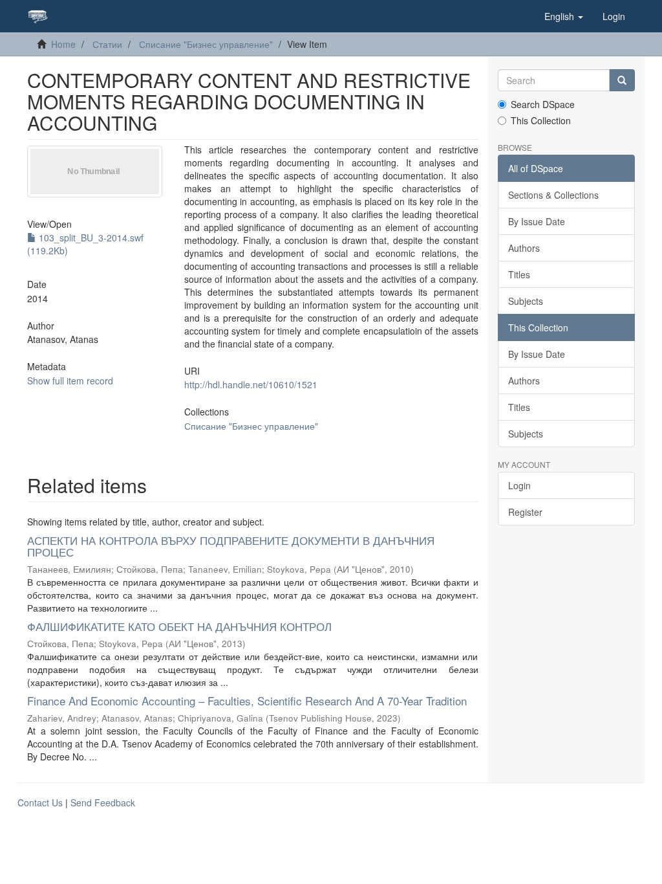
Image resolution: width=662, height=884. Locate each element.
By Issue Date (536, 221)
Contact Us (40, 802)
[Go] (622, 80)
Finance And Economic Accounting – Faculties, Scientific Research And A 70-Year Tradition (247, 700)
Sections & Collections (553, 194)
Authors (524, 247)
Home (63, 44)
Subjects (525, 300)
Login (519, 485)
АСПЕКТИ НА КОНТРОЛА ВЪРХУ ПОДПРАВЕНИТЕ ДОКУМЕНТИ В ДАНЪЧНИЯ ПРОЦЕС (230, 546)
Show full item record (70, 380)
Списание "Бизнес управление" (206, 44)
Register (525, 511)
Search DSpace (543, 104)
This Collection (541, 120)
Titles (519, 274)
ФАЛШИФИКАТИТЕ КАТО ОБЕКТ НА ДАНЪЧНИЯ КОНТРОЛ (179, 626)
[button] (564, 16)
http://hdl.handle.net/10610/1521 (250, 384)
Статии (107, 44)
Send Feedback (102, 802)
